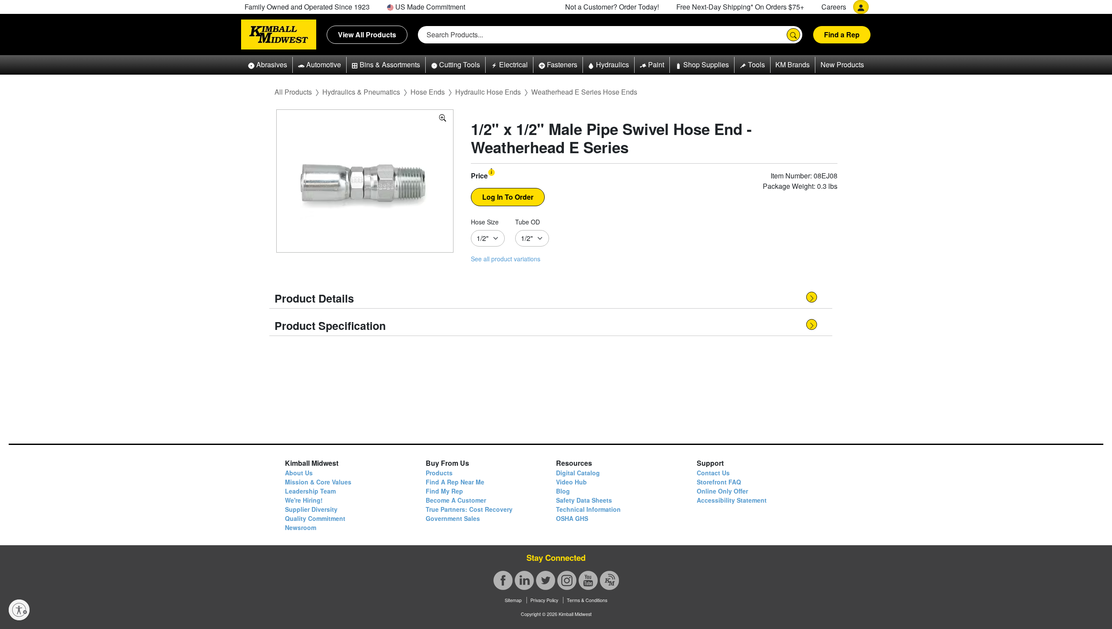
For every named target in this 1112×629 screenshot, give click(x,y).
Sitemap (513, 600)
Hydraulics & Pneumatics (361, 92)
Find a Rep (842, 35)
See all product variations (505, 258)
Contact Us (713, 472)
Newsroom (300, 527)
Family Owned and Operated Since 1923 (307, 7)
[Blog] (609, 580)
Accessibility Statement (732, 500)
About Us (299, 472)
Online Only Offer (722, 491)
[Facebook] (503, 580)
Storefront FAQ (719, 482)
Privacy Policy (544, 600)
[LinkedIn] (524, 580)
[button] (267, 65)
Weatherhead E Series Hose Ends (584, 92)
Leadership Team (310, 491)
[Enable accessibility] (19, 609)
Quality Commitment (315, 518)
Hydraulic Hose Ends (488, 92)
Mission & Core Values (318, 482)
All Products (293, 92)
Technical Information (588, 509)
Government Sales (453, 518)
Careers (833, 7)
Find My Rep (444, 491)
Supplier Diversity (311, 509)
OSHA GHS (572, 518)
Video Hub (571, 482)
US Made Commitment (429, 7)
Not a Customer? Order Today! (612, 7)
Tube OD (527, 221)
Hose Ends (427, 92)
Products (439, 472)
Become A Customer (456, 500)
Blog (563, 491)
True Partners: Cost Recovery (469, 509)
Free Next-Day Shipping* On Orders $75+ (740, 7)
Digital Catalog (578, 472)
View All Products (367, 35)
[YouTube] (588, 580)
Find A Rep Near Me (455, 482)
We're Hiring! (304, 500)
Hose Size (485, 221)
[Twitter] (545, 580)
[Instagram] (566, 580)
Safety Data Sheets (584, 500)
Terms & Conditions (587, 600)
